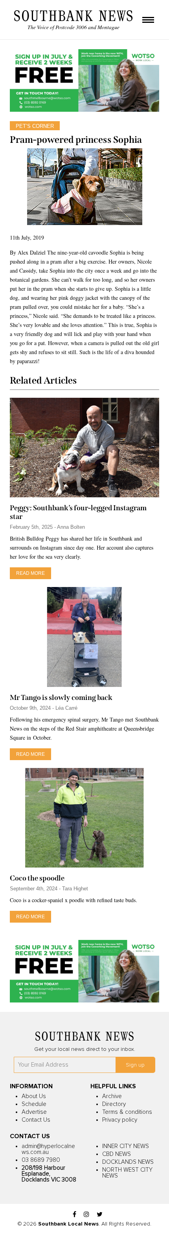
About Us (34, 1096)
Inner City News (125, 1146)
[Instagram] (86, 1214)
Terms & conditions (127, 1112)
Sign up (135, 1065)
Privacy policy (119, 1120)
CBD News (116, 1154)
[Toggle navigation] (148, 20)
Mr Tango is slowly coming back (61, 697)
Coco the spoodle (37, 878)
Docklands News (128, 1162)
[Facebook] (74, 1214)
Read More (30, 573)
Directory (114, 1104)
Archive (112, 1096)
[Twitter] (100, 1214)
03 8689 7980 (41, 1160)
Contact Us (36, 1120)
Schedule (34, 1104)
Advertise (34, 1112)
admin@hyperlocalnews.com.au (48, 1149)
